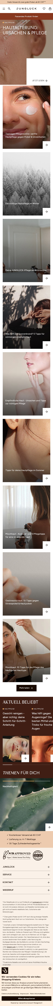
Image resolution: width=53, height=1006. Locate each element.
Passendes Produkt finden (26, 16)
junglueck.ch (37, 902)
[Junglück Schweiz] (26, 8)
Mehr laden (24, 688)
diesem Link (11, 947)
